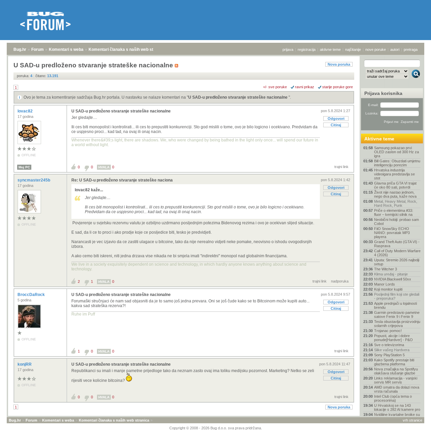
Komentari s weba (66, 49)
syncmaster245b (34, 180)
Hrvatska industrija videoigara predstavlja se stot (394, 174)
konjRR (25, 364)
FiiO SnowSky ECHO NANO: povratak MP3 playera (392, 233)
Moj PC (24, 167)
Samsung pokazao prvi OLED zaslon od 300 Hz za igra (396, 152)
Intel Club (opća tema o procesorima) (393, 398)
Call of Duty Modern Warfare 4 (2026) (397, 253)
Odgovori (336, 119)
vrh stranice (412, 420)
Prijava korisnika (383, 93)
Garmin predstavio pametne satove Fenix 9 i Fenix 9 (397, 314)
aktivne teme (330, 49)
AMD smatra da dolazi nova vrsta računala (396, 389)
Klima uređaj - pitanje (391, 274)
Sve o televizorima (389, 345)
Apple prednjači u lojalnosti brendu (395, 305)
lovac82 (26, 111)
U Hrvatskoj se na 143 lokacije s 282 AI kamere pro (397, 407)
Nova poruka (339, 64)
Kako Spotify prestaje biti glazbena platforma (394, 362)
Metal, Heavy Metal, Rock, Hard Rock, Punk (395, 203)
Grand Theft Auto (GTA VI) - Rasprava (397, 244)
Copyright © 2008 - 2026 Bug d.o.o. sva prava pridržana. (215, 428)
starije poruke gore (337, 87)
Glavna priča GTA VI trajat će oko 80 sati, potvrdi (395, 185)
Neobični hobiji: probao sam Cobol (396, 222)
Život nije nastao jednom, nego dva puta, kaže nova (395, 194)
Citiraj (336, 125)
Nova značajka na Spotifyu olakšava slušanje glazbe (396, 371)
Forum (37, 49)
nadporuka (340, 281)
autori (394, 49)
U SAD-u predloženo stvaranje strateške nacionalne (238, 97)
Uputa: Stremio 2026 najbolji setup (396, 262)
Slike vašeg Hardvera (391, 350)
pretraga (411, 49)
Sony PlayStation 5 (389, 355)
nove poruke (375, 49)
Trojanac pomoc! (388, 331)
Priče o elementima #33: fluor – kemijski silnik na (393, 212)
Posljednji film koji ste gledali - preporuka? (396, 296)
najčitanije (353, 49)
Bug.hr (19, 49)
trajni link (341, 167)
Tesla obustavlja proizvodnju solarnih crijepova (397, 324)
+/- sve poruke (275, 87)
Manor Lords (384, 284)
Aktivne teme (379, 138)
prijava (288, 49)
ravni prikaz (304, 87)
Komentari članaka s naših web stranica (127, 49)
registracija (307, 49)
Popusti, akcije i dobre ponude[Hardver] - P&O (393, 338)
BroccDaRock (32, 294)
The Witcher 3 (385, 269)
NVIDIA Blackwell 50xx (392, 279)
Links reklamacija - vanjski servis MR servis (395, 380)
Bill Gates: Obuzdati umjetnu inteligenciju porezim (397, 163)
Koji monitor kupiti (388, 289)
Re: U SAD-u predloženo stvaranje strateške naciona (122, 180)
